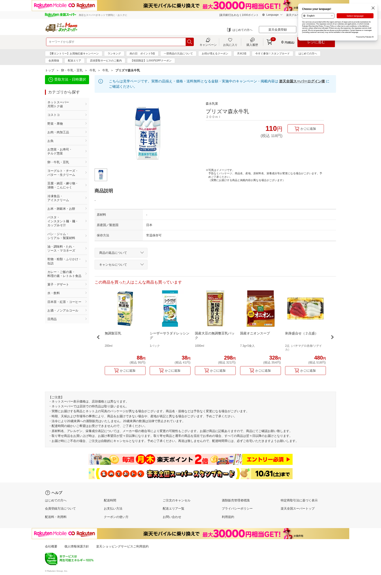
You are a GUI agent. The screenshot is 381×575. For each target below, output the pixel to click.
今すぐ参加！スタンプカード (272, 53)
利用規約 (228, 517)
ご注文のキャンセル (176, 500)
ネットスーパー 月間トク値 (64, 104)
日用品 (52, 319)
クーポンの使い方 (116, 517)
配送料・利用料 (56, 517)
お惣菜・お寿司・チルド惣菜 (59, 151)
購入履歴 (252, 44)
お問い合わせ (172, 517)
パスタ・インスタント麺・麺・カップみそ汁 (62, 221)
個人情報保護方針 (76, 546)
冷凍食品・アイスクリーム (58, 198)
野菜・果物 (55, 123)
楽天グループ (294, 15)
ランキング (114, 53)
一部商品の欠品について (178, 53)
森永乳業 (212, 103)
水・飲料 (53, 293)
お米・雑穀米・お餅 (61, 208)
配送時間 (110, 500)
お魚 (50, 141)
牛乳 (93, 70)
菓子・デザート (58, 284)
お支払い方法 (113, 508)
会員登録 (54, 60)
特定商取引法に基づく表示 (299, 500)
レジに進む (316, 42)
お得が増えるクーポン (215, 53)
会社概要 (51, 546)
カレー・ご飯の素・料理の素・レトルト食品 (64, 274)
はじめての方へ (242, 29)
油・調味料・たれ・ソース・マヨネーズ (61, 248)
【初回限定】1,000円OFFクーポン (151, 60)
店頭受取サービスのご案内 (106, 60)
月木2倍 (242, 53)
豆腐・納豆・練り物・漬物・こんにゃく (62, 185)
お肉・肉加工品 (58, 132)
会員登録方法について (60, 508)
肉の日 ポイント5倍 (142, 53)
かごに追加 (308, 128)
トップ (49, 70)
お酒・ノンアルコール (62, 310)
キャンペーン (208, 44)
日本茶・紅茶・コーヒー (64, 302)
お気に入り (230, 44)
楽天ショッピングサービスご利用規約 (122, 546)
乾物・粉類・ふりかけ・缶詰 (64, 261)
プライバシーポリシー (237, 508)
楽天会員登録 (277, 29)
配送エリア (74, 60)
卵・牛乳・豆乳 (72, 70)
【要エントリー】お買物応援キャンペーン (74, 53)
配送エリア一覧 (173, 508)
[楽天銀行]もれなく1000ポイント (239, 15)
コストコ (53, 115)
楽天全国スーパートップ (298, 508)
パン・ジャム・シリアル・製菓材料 (61, 236)
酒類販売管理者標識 (236, 500)
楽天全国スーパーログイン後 (302, 81)
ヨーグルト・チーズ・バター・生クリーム (62, 172)
